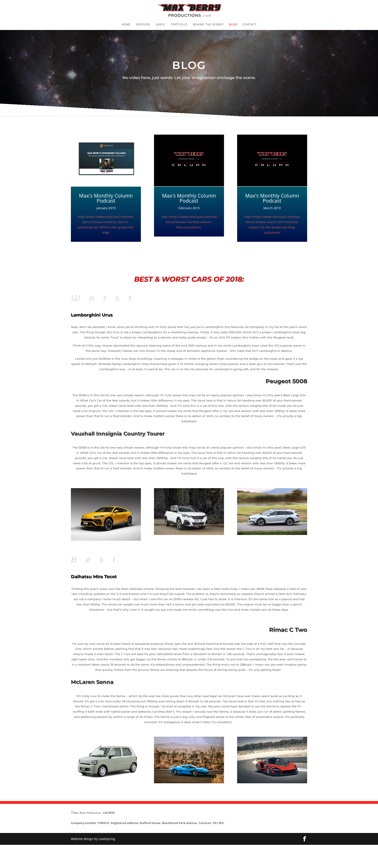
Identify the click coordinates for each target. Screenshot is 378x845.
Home (126, 24)
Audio (160, 24)
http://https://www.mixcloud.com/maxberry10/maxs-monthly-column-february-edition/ (189, 222)
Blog (233, 24)
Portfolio (179, 24)
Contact (250, 24)
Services (143, 24)
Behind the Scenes (208, 24)
